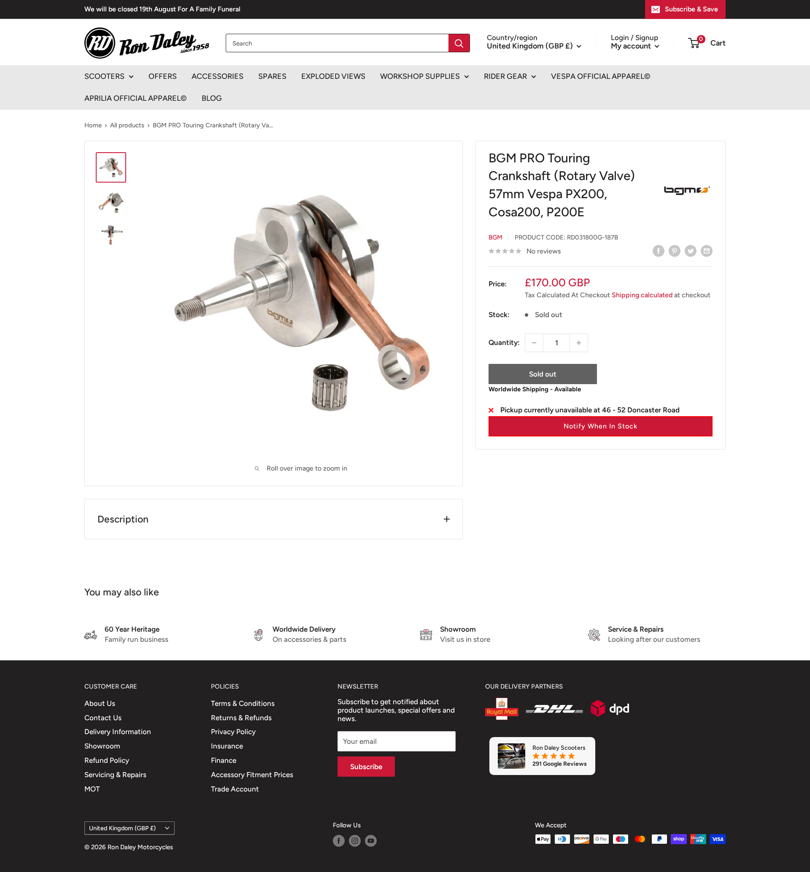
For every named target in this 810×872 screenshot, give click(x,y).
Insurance (227, 746)
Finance (223, 760)
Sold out (542, 374)
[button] (601, 426)
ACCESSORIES (217, 76)
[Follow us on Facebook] (339, 840)
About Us (99, 703)
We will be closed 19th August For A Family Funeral (162, 9)
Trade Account (235, 789)
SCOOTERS (104, 76)
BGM (495, 237)
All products (127, 125)
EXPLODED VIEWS (333, 76)
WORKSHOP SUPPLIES (420, 76)
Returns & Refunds (241, 717)
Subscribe (366, 766)
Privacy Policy (233, 731)
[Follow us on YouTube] (371, 840)
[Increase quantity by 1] (579, 343)
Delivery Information (117, 731)
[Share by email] (707, 250)
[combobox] (337, 43)
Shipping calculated (642, 295)
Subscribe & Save (691, 9)
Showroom (102, 746)
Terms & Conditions (243, 703)
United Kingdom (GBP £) (122, 828)
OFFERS (162, 76)
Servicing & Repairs (115, 774)
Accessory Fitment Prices (252, 774)
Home (93, 125)
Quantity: (504, 342)
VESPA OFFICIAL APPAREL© (601, 76)
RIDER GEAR (505, 76)
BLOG (212, 98)
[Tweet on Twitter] (691, 250)
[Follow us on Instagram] (355, 840)
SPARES (272, 76)
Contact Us (103, 717)
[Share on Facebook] (658, 250)
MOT (92, 789)
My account (632, 45)
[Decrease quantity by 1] (534, 343)
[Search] (459, 43)
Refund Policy (106, 760)
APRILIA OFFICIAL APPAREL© (135, 98)
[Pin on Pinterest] (674, 250)
